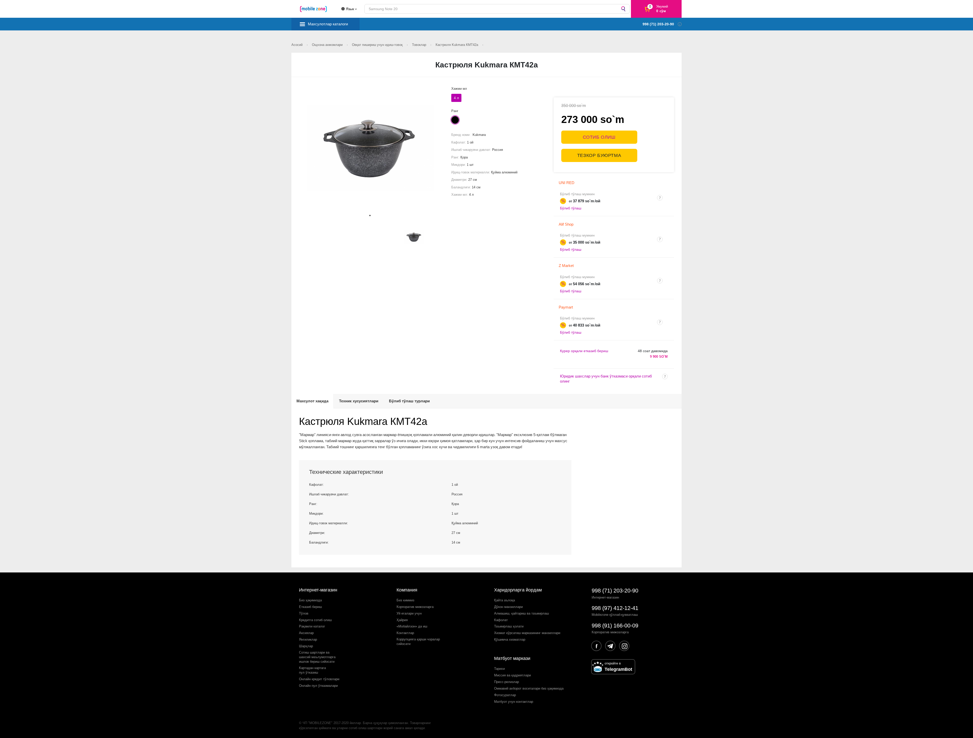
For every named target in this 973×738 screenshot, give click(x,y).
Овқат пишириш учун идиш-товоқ (378, 45)
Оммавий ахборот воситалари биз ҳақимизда (529, 688)
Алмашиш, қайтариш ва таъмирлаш (521, 613)
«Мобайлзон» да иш (412, 626)
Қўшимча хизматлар (509, 639)
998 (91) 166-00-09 (615, 625)
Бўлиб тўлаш (570, 208)
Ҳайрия (402, 620)
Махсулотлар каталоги (328, 24)
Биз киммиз (405, 600)
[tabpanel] (370, 148)
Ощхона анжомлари (328, 45)
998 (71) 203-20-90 (615, 590)
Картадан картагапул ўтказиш (312, 670)
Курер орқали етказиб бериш (584, 351)
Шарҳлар (306, 646)
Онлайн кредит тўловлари (319, 679)
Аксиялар (306, 633)
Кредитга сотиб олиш (315, 620)
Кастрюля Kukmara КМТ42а (457, 45)
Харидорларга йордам (518, 589)
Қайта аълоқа (504, 600)
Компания (407, 589)
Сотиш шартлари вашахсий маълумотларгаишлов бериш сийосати (317, 657)
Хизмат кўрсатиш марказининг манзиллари (527, 633)
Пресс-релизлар (506, 682)
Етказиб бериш (310, 607)
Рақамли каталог (312, 626)
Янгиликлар (308, 639)
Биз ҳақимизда (310, 600)
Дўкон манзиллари (508, 607)
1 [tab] (369, 215)
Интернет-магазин (318, 589)
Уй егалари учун (409, 613)
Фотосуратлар (505, 695)
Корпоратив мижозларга (415, 607)
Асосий (297, 45)
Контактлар (405, 633)
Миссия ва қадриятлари (512, 675)
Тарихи (499, 669)
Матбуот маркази (512, 658)
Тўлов (303, 613)
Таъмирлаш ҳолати (508, 626)
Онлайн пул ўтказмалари (318, 686)
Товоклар (419, 45)
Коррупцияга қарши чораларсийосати (418, 641)
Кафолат (501, 620)
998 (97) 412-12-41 (615, 608)
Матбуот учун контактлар (513, 702)
